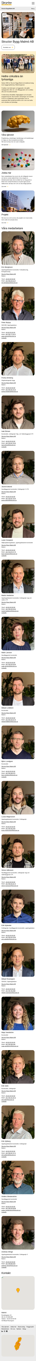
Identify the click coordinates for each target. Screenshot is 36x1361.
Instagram (4, 1331)
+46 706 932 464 (10, 828)
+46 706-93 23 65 (10, 937)
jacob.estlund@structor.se (9, 500)
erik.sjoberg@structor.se (8, 1155)
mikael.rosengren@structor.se (10, 992)
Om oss (13, 1329)
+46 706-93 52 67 (10, 281)
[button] (18, 1290)
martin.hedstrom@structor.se (9, 611)
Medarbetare (5, 1329)
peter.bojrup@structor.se (8, 336)
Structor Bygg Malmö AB (8, 8)
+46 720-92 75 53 (10, 443)
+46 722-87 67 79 (10, 552)
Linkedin (2, 1331)
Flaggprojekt (30, 1326)
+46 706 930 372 (10, 773)
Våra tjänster (5, 1326)
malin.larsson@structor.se (9, 666)
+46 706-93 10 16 (10, 389)
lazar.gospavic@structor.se (9, 554)
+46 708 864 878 (10, 1263)
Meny (33, 8)
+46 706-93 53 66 (10, 609)
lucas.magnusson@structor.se (10, 830)
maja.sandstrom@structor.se (9, 1046)
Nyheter (19, 1329)
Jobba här (13, 1326)
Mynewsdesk (6, 1331)
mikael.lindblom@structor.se (9, 721)
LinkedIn (3, 338)
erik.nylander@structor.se (8, 939)
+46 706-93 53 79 (10, 720)
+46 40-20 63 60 (10, 279)
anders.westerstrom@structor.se (10, 1210)
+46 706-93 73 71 (10, 1153)
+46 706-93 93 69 (10, 664)
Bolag (24, 1329)
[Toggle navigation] (32, 3)
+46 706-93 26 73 (10, 884)
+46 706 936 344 (10, 1044)
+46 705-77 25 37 (10, 334)
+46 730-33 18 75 (10, 1098)
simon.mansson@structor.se (9, 885)
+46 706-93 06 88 (10, 1208)
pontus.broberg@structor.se (9, 391)
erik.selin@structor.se (7, 1099)
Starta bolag (21, 1326)
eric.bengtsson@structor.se (9, 282)
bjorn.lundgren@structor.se (9, 775)
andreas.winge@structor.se (9, 1265)
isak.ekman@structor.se (8, 445)
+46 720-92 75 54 (10, 498)
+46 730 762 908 (10, 991)
